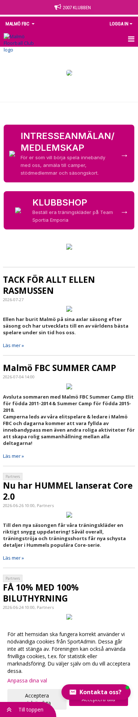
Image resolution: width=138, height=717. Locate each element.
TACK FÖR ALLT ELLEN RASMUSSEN (49, 285)
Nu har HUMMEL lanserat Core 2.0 (68, 490)
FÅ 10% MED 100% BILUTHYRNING (41, 592)
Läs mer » (13, 345)
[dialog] (69, 668)
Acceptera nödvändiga (37, 699)
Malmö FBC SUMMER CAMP (59, 368)
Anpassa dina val (27, 680)
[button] (96, 692)
